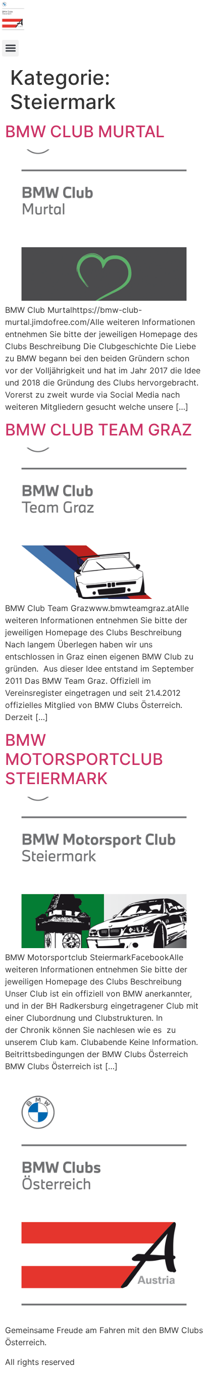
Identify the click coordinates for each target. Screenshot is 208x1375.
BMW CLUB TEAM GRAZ (98, 429)
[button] (10, 48)
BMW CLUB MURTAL (85, 131)
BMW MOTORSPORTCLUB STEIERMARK (84, 759)
